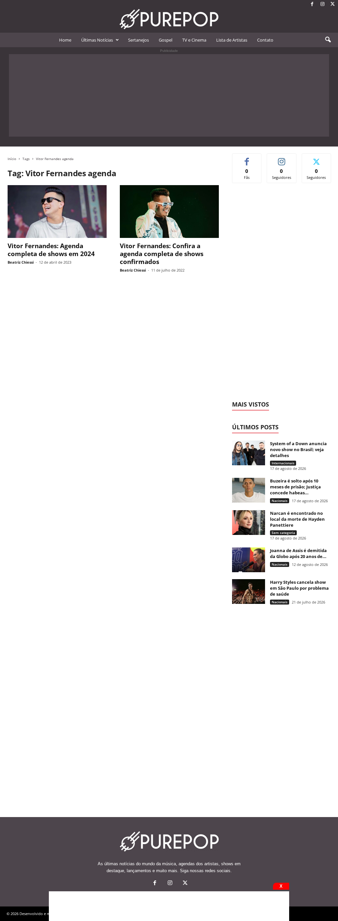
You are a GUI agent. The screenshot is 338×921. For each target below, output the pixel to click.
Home (65, 40)
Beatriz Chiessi (21, 262)
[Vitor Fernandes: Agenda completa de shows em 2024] (57, 211)
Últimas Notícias (97, 40)
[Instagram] (322, 4)
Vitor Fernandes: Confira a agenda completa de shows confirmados (161, 254)
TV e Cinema (194, 40)
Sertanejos (138, 40)
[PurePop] (169, 19)
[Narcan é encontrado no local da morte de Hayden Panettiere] (248, 522)
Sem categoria (283, 532)
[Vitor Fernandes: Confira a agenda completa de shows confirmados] (169, 211)
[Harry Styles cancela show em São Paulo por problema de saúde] (248, 591)
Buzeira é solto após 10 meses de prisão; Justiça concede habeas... (295, 487)
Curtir (247, 158)
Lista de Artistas (231, 40)
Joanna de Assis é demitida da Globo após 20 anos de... (298, 553)
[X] (333, 4)
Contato (265, 40)
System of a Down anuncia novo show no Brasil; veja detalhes (298, 449)
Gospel (165, 40)
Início (12, 158)
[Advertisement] (169, 95)
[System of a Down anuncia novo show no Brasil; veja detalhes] (248, 453)
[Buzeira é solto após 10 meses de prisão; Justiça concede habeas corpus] (248, 490)
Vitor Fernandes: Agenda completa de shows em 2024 (51, 250)
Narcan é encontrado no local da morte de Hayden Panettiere (297, 519)
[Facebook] (312, 4)
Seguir (281, 158)
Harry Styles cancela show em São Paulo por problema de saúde (299, 588)
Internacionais (283, 463)
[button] (328, 40)
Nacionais (279, 500)
